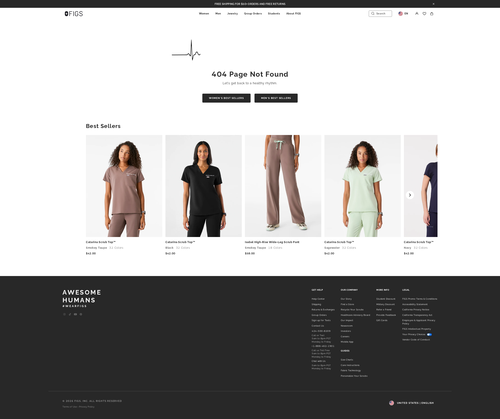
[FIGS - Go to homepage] (73, 14)
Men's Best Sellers (276, 98)
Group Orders (253, 13)
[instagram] (64, 314)
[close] (434, 4)
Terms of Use (69, 407)
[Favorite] (424, 14)
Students (274, 13)
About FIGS (293, 13)
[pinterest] (81, 314)
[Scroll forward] (410, 195)
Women (204, 13)
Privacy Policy (87, 407)
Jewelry (232, 13)
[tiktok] (70, 314)
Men (218, 13)
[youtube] (75, 314)
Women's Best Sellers (226, 98)
